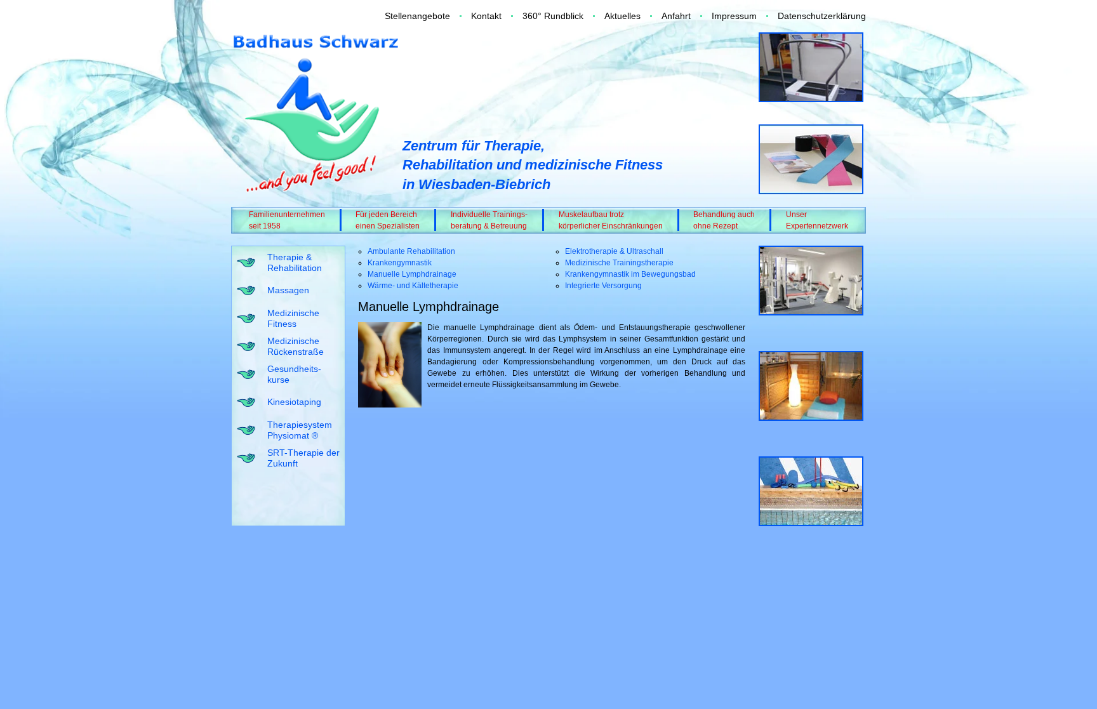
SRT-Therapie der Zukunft (303, 457)
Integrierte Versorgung (603, 285)
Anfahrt (676, 16)
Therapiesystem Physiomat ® (299, 430)
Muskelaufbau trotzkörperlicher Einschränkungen (611, 220)
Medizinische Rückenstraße (295, 346)
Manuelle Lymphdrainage (412, 274)
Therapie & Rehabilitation (294, 262)
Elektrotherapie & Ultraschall (614, 251)
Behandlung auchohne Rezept (724, 220)
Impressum (734, 16)
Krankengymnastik (400, 262)
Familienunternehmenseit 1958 (287, 220)
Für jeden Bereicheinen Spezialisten (388, 220)
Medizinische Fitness (293, 318)
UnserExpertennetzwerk (817, 220)
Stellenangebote (417, 16)
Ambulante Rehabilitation (411, 251)
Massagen (288, 290)
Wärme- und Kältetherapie (413, 285)
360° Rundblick (552, 16)
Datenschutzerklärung (822, 16)
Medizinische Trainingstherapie (619, 262)
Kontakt (486, 16)
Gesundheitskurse (294, 374)
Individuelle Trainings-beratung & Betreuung (489, 220)
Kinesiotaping (294, 402)
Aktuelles (622, 16)
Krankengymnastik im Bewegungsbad (630, 274)
